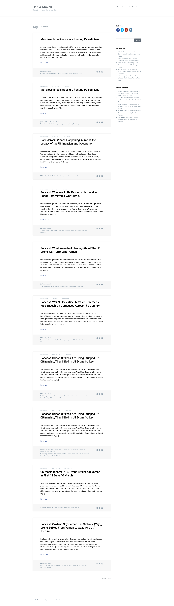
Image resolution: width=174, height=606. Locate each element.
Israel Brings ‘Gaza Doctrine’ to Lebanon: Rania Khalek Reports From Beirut (129, 78)
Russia (46, 398)
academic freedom (47, 340)
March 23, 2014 (56, 354)
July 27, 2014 (55, 36)
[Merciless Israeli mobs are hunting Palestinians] (100, 71)
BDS (55, 340)
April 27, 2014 (56, 245)
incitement (54, 73)
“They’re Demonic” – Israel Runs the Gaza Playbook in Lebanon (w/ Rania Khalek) (129, 54)
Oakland (63, 565)
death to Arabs (46, 73)
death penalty (46, 230)
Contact (138, 7)
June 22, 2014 (55, 137)
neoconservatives (84, 396)
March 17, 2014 (56, 468)
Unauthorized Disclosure (75, 176)
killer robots (62, 230)
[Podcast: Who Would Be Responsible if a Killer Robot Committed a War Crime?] (100, 228)
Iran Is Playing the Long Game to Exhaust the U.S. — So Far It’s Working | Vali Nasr (129, 71)
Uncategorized (46, 71)
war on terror (51, 452)
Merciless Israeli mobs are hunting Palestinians (69, 39)
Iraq (63, 176)
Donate (124, 7)
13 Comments (68, 468)
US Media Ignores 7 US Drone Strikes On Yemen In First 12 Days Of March (70, 473)
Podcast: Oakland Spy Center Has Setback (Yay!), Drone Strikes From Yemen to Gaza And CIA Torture (71, 527)
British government (47, 396)
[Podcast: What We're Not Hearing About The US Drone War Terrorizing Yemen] (100, 284)
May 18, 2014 (55, 189)
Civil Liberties (46, 450)
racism (81, 73)
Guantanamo (54, 230)
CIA (43, 565)
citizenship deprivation (60, 396)
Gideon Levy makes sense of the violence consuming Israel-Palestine (129, 113)
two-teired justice (73, 450)
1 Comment (65, 36)
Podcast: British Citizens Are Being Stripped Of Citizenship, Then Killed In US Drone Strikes (69, 359)
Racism (58, 122)
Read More (44, 62)
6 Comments (66, 245)
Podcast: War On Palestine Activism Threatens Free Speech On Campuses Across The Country (70, 303)
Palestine (75, 73)
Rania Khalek (42, 7)
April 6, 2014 (55, 299)
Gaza (55, 565)
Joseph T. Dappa (123, 91)
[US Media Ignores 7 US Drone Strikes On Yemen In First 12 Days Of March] (100, 508)
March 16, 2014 (56, 521)
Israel (59, 73)
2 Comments (66, 137)
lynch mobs (65, 73)
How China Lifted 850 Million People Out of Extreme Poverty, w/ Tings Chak (129, 93)
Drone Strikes (46, 286)
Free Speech (60, 340)
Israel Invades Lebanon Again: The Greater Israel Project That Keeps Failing (128, 65)
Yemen (81, 286)
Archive (131, 7)
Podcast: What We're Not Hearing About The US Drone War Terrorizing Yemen (70, 250)
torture (76, 230)
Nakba (68, 230)
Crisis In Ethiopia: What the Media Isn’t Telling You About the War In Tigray (129, 100)
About (118, 7)
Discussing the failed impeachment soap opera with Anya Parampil (128, 119)
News (70, 73)
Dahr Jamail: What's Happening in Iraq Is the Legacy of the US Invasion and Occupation (68, 141)
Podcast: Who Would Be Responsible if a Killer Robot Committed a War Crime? (69, 194)
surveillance (70, 565)
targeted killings (59, 286)
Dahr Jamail (57, 176)
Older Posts (106, 578)
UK (50, 398)
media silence (66, 508)
